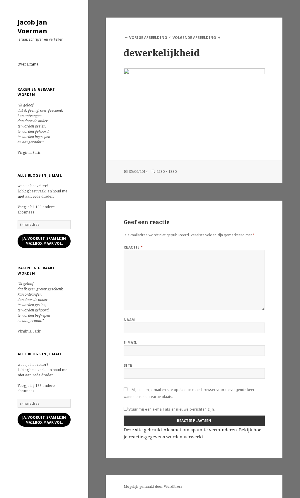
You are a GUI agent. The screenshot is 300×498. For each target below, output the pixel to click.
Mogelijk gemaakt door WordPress (153, 486)
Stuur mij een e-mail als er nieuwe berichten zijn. (171, 409)
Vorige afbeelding (148, 37)
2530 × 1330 (166, 171)
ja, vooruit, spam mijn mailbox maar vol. (44, 241)
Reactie (133, 247)
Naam (129, 319)
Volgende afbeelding (194, 37)
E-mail (130, 342)
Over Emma (28, 64)
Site (128, 365)
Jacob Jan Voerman (32, 26)
